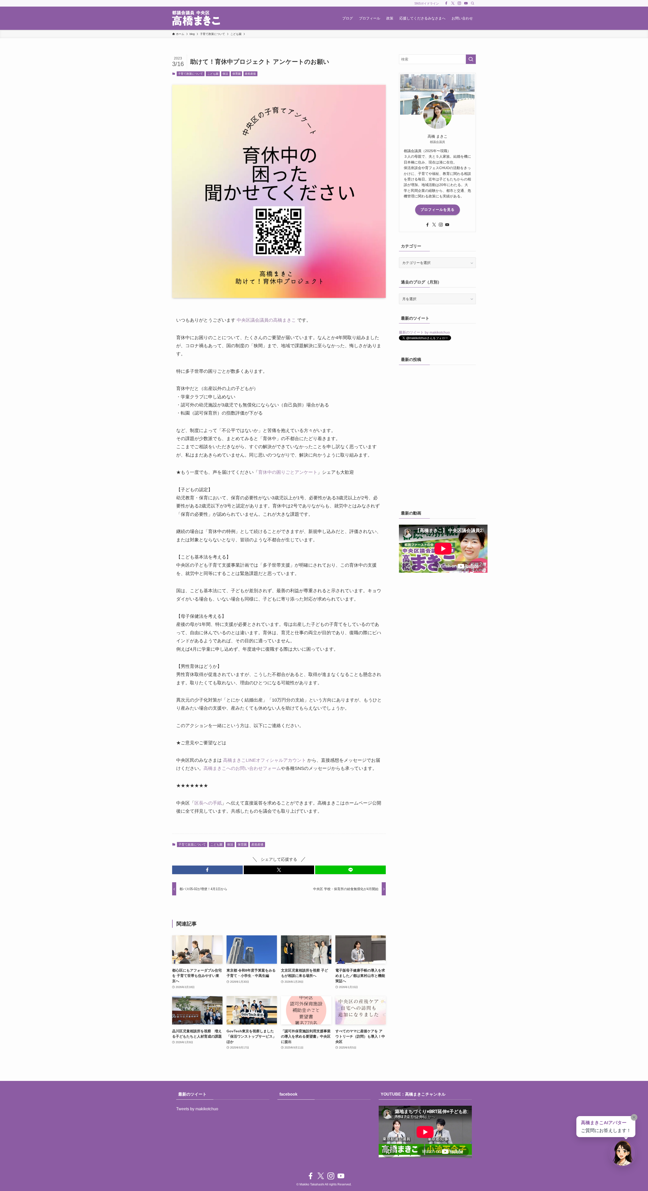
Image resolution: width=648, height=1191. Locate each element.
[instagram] (459, 3)
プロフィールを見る (437, 210)
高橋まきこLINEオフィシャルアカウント (264, 760)
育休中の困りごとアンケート (287, 472)
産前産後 (250, 73)
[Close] (634, 1117)
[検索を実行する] (471, 59)
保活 (225, 73)
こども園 (212, 73)
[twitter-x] (453, 3)
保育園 (236, 73)
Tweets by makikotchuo (197, 1109)
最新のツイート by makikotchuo (424, 332)
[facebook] (446, 3)
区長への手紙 (208, 803)
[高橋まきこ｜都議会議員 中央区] (196, 18)
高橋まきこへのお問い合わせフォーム (242, 768)
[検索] (472, 3)
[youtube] (466, 3)
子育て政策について (190, 73)
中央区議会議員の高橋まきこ (266, 320)
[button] (207, 870)
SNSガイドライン (426, 3)
